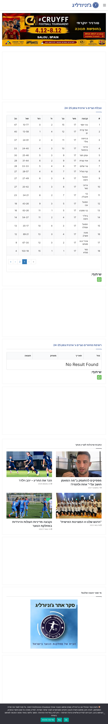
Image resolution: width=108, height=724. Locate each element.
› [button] (15, 261)
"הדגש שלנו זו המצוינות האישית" (81, 522)
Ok (66, 720)
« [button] (33, 261)
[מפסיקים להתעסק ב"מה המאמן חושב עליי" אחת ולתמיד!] (79, 464)
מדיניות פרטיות (48, 720)
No (59, 720)
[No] (104, 713)
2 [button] (20, 261)
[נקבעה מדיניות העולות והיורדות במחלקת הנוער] (29, 506)
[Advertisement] (54, 75)
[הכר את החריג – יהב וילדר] (29, 464)
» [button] (10, 261)
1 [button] (24, 261)
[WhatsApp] (99, 279)
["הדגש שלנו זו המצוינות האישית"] (79, 506)
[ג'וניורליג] (85, 5)
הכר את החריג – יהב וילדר (35, 480)
